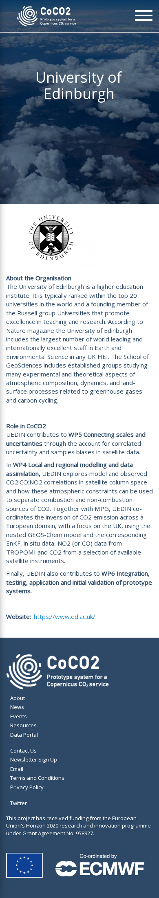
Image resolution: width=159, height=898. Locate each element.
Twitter (18, 803)
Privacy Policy (27, 787)
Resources (23, 725)
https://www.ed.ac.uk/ (64, 616)
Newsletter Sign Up (33, 759)
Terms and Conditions (37, 777)
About (17, 698)
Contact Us (23, 750)
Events (18, 716)
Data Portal (24, 734)
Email (16, 769)
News (17, 707)
